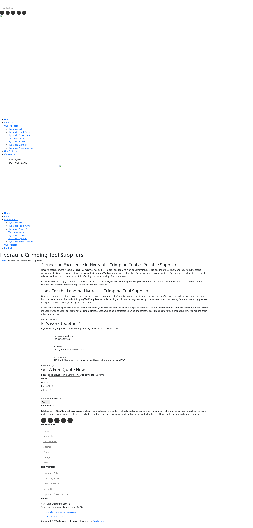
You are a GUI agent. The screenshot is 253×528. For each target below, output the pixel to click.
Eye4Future (98, 521)
